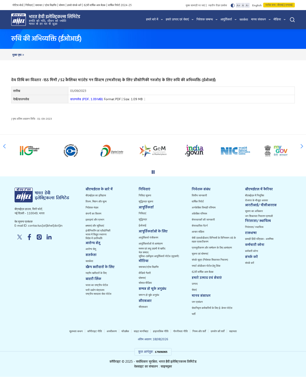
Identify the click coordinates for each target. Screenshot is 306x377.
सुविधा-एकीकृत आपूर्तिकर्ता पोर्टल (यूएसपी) (159, 256)
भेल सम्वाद (144, 252)
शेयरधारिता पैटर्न (200, 225)
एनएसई (289, 4)
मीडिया (277, 19)
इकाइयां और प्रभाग (95, 219)
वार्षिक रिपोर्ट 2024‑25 (120, 5)
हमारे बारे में (152, 19)
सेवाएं (194, 289)
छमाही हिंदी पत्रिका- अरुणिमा (259, 238)
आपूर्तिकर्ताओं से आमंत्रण (151, 243)
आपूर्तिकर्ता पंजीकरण (148, 237)
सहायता (233, 331)
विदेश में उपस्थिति (94, 238)
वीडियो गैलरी (145, 273)
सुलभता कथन (76, 331)
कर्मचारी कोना (251, 251)
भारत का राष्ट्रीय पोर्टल (97, 285)
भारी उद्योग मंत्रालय (95, 290)
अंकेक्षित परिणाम (199, 213)
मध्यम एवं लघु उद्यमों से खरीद (152, 248)
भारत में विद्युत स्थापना (96, 234)
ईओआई (142, 225)
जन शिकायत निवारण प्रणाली (259, 216)
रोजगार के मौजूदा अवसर (256, 200)
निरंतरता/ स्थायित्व (254, 227)
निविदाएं (29, 5)
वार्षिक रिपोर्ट (198, 201)
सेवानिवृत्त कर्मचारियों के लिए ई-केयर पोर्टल (212, 308)
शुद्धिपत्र (143, 219)
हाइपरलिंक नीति (160, 331)
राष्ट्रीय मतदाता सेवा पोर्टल (98, 293)
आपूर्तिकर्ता (226, 19)
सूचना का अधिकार (254, 211)
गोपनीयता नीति (180, 331)
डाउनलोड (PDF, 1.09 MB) (106, 99)
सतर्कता (243, 19)
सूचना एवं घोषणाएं (200, 253)
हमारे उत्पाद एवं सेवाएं (177, 19)
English (257, 5)
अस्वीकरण (112, 331)
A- (247, 5)
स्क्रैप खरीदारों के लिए (96, 273)
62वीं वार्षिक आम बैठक (95, 5)
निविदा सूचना (145, 195)
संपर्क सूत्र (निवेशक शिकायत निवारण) (210, 259)
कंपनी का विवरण (93, 213)
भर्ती (194, 314)
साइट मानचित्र (141, 331)
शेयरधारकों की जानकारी (203, 219)
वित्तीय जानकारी (199, 195)
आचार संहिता (198, 231)
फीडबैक (125, 331)
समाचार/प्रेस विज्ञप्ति (149, 267)
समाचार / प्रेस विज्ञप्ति (45, 5)
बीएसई (280, 4)
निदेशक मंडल (92, 207)
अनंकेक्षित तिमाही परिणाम (203, 207)
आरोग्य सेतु (91, 249)
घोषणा (62, 5)
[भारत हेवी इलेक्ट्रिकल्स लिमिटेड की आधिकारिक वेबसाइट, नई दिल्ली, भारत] (48, 19)
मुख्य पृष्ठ (17, 54)
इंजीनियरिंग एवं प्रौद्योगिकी (98, 230)
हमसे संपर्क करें (74, 5)
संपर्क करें (249, 262)
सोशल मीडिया (145, 282)
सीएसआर (143, 306)
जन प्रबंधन (197, 301)
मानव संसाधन (258, 19)
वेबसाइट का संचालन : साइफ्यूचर (153, 366)
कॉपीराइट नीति (94, 331)
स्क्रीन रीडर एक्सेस (217, 5)
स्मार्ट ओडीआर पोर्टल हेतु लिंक (206, 265)
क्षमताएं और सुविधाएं (95, 225)
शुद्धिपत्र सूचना (146, 201)
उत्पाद (195, 283)
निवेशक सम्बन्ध (204, 19)
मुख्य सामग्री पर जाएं (195, 5)
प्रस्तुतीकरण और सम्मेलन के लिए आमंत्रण (212, 247)
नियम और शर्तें (199, 331)
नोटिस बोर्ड (17, 5)
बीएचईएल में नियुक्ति (254, 195)
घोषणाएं (142, 278)
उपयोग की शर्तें (217, 331)
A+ (238, 5)
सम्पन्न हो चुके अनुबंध (149, 295)
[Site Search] (292, 19)
